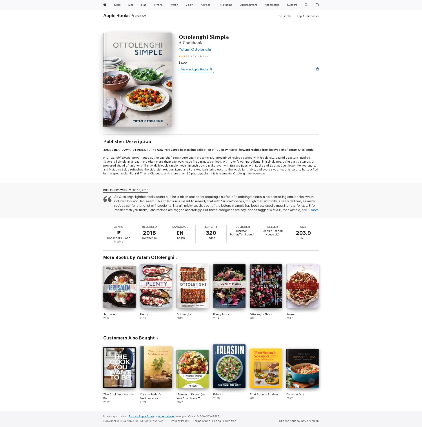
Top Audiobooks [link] (308, 16)
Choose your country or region (299, 421)
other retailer (166, 416)
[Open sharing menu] (317, 69)
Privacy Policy (180, 421)
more (315, 210)
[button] (306, 5)
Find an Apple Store (141, 416)
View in (195, 69)
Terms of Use (201, 421)
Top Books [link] (284, 16)
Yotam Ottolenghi (195, 49)
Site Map (230, 421)
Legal (217, 421)
